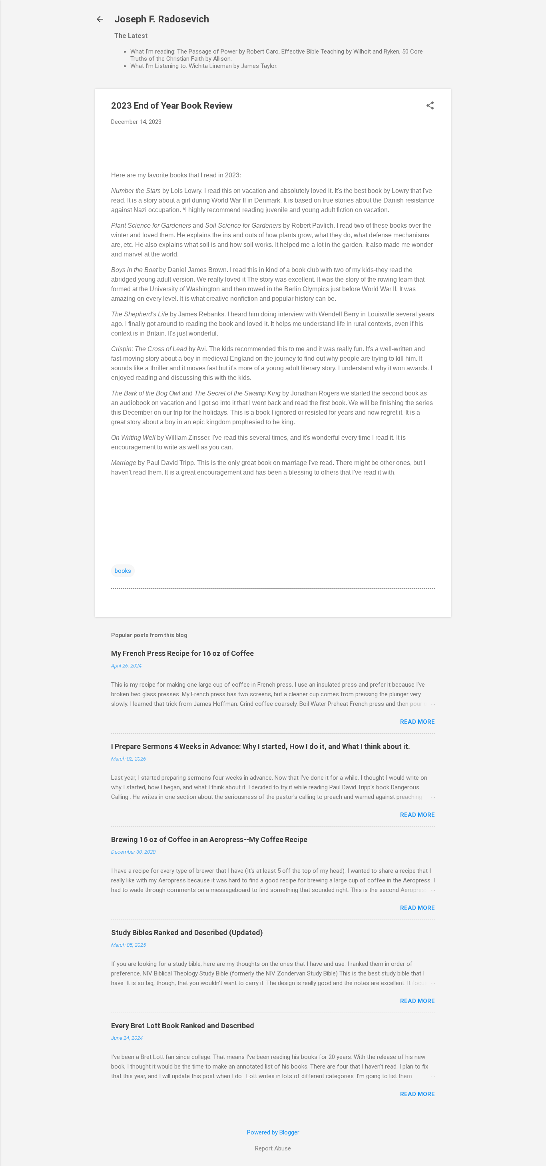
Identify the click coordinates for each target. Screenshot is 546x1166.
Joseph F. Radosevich (161, 19)
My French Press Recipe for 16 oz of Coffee (182, 653)
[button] (430, 106)
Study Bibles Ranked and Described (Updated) (187, 932)
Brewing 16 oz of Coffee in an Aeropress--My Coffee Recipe (209, 839)
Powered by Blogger (273, 1132)
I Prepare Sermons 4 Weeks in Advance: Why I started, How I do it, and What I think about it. (260, 746)
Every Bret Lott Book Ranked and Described (182, 1025)
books (123, 570)
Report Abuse (273, 1148)
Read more (417, 721)
